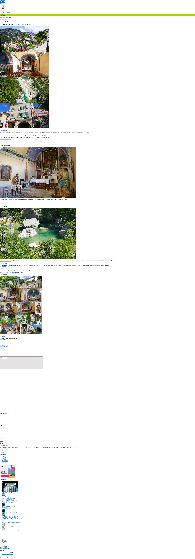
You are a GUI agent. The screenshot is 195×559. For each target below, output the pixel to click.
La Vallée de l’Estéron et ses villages (10, 140)
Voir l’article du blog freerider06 (5, 266)
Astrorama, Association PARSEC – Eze (8, 512)
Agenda (3, 10)
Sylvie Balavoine (5, 445)
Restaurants (4, 457)
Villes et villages (5, 17)
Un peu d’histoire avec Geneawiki (5, 139)
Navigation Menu (3, 3)
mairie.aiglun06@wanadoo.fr (4, 346)
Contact (3, 542)
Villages (3, 6)
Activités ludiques (5, 460)
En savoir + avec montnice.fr (4, 201)
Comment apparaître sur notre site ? (7, 554)
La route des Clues (12, 272)
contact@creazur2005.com (4, 548)
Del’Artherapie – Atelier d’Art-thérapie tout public (10, 522)
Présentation (4, 538)
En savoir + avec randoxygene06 (5, 261)
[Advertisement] (30, 385)
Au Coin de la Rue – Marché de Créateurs (9, 516)
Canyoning (4, 462)
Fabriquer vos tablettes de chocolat (7, 498)
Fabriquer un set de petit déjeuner (7, 500)
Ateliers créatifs (4, 458)
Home (1, 17)
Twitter (3, 452)
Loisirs (3, 8)
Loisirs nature (4, 459)
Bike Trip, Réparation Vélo (6, 506)
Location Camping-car (5, 463)
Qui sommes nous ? (5, 539)
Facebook (3, 451)
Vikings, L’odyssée (5, 492)
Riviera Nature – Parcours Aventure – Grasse (9, 530)
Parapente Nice (4, 496)
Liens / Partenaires (5, 555)
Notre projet (4, 540)
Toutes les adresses (3, 339)
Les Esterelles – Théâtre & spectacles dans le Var (10, 518)
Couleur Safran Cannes (5, 526)
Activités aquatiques (5, 461)
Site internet (2, 348)
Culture (3, 7)
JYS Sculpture (4, 508)
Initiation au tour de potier (6, 502)
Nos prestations (4, 541)
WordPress (16, 557)
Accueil (3, 5)
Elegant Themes (6, 557)
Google (3, 450)
